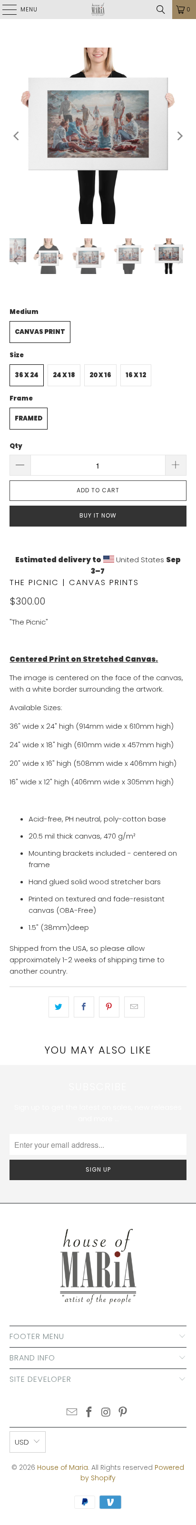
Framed (28, 418)
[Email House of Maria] (72, 1413)
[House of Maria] (98, 9)
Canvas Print (40, 331)
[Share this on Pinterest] (109, 1007)
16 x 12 (136, 375)
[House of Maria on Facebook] (89, 1413)
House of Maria (62, 1467)
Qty (16, 445)
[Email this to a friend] (134, 1007)
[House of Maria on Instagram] (106, 1413)
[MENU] (5, 9)
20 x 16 (100, 375)
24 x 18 (64, 375)
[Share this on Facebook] (84, 1007)
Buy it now (98, 515)
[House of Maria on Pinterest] (123, 1413)
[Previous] (16, 136)
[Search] (161, 9)
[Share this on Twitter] (59, 1007)
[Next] (179, 136)
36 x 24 (27, 375)
